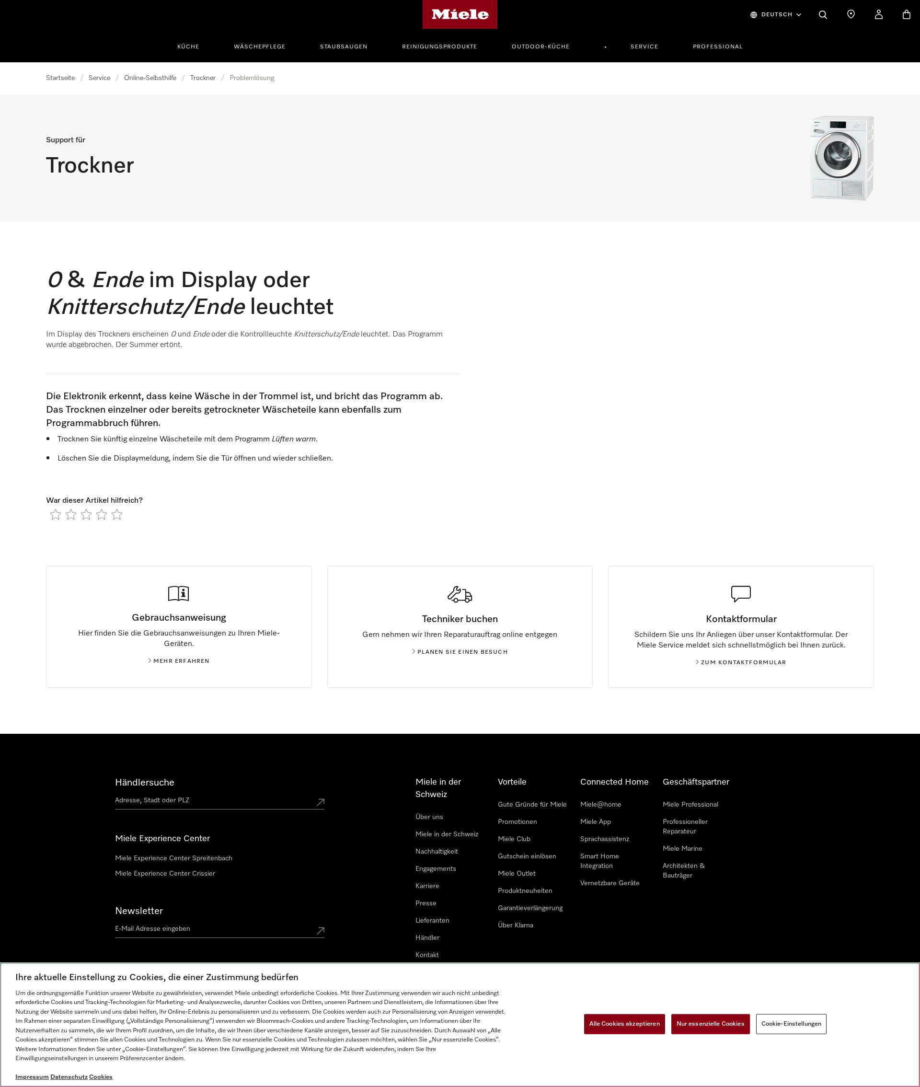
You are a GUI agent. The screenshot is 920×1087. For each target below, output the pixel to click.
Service (644, 47)
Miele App (595, 822)
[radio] (55, 514)
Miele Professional (690, 804)
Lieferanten (432, 920)
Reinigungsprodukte (439, 47)
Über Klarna (515, 925)
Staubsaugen (344, 47)
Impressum (32, 1077)
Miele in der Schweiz (446, 834)
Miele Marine (682, 848)
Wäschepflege (260, 47)
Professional (718, 47)
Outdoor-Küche (541, 47)
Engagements (435, 869)
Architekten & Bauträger (684, 871)
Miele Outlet (517, 873)
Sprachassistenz (604, 839)
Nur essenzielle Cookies (711, 1024)
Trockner (203, 78)
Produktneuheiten (525, 891)
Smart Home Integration (599, 861)
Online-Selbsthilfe (150, 78)
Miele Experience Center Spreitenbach (173, 858)
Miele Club (514, 839)
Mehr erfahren (181, 661)
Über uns (429, 817)
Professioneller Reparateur (685, 827)
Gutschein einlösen (527, 856)
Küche (188, 47)
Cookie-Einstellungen (791, 1024)
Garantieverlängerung (530, 908)
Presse (426, 903)
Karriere (427, 886)
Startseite (60, 78)
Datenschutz (69, 1077)
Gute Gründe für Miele (532, 804)
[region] (460, 1024)
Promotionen (517, 822)
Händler (427, 938)
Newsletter (139, 911)
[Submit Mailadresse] (320, 931)
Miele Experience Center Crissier (165, 873)
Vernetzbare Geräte (610, 883)
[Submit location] (320, 802)
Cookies (101, 1077)
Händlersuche (144, 782)
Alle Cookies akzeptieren (624, 1024)
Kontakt (427, 955)
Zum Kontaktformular (743, 663)
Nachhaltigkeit (436, 851)
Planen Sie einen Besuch (462, 652)
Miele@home (600, 804)
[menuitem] (193, 45)
